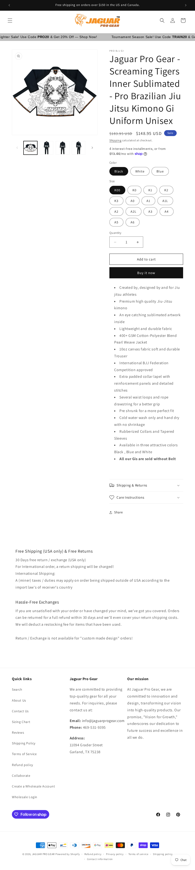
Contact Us (20, 711)
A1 (148, 201)
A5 (116, 222)
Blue (160, 171)
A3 (150, 211)
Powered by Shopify (67, 854)
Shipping (115, 140)
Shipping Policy (23, 743)
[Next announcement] (185, 5)
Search (17, 689)
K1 (150, 190)
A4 (167, 211)
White (140, 171)
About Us (19, 700)
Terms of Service (24, 754)
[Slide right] (92, 148)
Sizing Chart (21, 722)
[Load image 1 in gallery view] (30, 148)
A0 (133, 201)
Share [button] (118, 512)
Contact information (100, 859)
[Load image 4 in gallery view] (79, 148)
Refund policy (22, 765)
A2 (116, 211)
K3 (116, 201)
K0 (134, 190)
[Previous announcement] (9, 5)
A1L (165, 201)
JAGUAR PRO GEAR (43, 854)
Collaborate (21, 775)
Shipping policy (163, 854)
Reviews (18, 732)
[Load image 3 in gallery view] (62, 148)
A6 (133, 222)
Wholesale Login (24, 797)
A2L (133, 211)
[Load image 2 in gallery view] (47, 148)
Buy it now (146, 272)
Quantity (115, 233)
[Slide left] (17, 148)
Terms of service (138, 854)
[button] (10, 20)
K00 (117, 190)
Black (118, 171)
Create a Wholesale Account (33, 786)
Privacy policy (115, 854)
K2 (166, 190)
